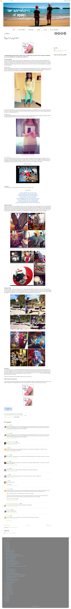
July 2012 (8, 585)
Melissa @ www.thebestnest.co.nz (13, 503)
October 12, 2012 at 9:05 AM (12, 457)
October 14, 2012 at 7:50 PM (12, 518)
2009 (6, 598)
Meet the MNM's (21, 29)
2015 (6, 544)
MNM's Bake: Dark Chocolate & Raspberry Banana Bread (16, 574)
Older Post (48, 525)
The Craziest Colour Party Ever (11, 580)
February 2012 (9, 592)
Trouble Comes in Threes (35, 373)
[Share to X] (17, 417)
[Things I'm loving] (27, 395)
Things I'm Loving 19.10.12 (11, 564)
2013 (6, 547)
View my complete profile (58, 51)
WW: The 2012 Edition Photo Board (12, 573)
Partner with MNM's (54, 29)
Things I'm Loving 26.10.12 (11, 558)
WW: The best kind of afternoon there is (13, 554)
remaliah (8, 425)
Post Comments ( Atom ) (13, 527)
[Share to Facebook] (18, 417)
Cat (7, 480)
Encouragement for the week (11, 557)
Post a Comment (8, 520)
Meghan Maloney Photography (61, 50)
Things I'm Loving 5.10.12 (10, 577)
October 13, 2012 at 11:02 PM (12, 512)
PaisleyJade (9, 509)
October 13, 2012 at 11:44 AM (12, 500)
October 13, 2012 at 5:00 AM (12, 485)
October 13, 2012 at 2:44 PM (12, 506)
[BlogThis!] (15, 417)
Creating (45, 29)
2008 (6, 600)
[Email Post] (25, 415)
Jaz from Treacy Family (11, 441)
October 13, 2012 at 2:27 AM (12, 477)
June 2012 (8, 586)
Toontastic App (7, 157)
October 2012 (8, 553)
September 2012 (9, 582)
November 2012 (9, 551)
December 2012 (9, 550)
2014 (6, 546)
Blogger (37, 606)
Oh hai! (7, 567)
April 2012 (8, 589)
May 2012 (8, 588)
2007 (6, 601)
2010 (6, 597)
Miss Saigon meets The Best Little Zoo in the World (15, 576)
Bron (8, 474)
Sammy (8, 468)
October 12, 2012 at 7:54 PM (12, 471)
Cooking (38, 29)
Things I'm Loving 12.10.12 (11, 570)
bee (7, 447)
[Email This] (14, 417)
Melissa (8, 515)
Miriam (8, 461)
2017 (6, 541)
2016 (6, 543)
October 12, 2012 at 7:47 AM (12, 444)
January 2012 (8, 594)
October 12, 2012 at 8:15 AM (12, 451)
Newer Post (7, 525)
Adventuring (30, 29)
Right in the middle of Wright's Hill (12, 561)
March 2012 (8, 591)
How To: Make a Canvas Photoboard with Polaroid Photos (16, 566)
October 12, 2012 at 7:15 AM (12, 438)
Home (14, 29)
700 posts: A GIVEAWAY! (10, 560)
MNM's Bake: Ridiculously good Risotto (13, 563)
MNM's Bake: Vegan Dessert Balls (12, 579)
